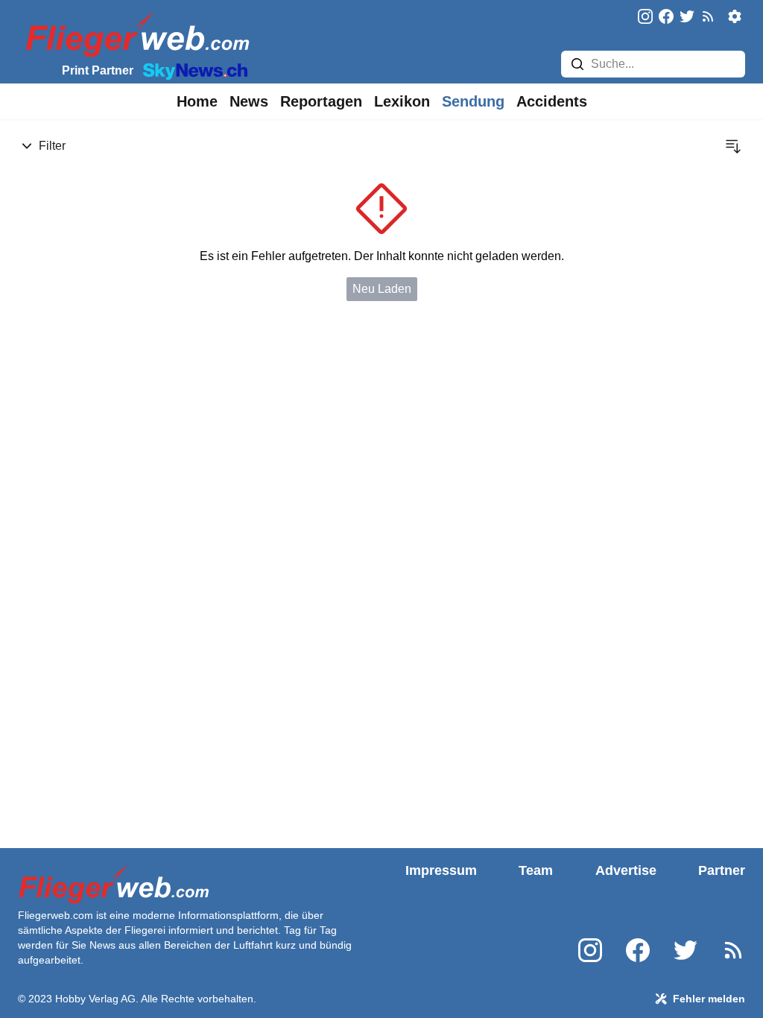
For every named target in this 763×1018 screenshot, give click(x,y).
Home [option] (197, 101)
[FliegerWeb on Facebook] (666, 17)
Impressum (441, 870)
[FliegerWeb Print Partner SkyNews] (192, 70)
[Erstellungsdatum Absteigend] (733, 146)
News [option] (248, 101)
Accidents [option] (551, 101)
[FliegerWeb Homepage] (134, 34)
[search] (577, 64)
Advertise (625, 870)
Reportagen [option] (321, 101)
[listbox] (197, 101)
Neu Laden (381, 288)
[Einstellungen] (734, 16)
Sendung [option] (473, 101)
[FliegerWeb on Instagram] (645, 17)
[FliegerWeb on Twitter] (687, 17)
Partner (721, 870)
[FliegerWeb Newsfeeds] (707, 16)
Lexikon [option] (402, 101)
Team (536, 870)
